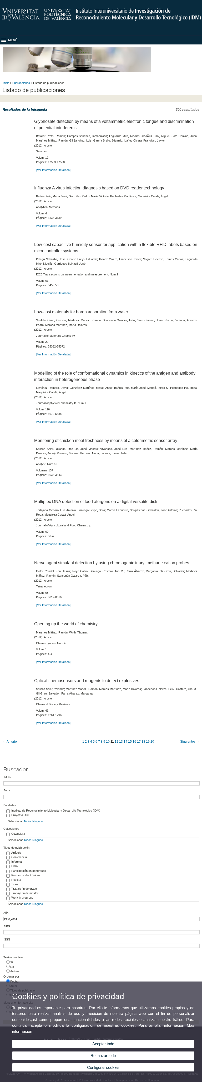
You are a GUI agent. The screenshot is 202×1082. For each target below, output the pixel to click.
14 (125, 741)
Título (7, 777)
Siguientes (187, 741)
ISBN (6, 926)
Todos (28, 821)
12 (116, 741)
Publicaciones (21, 82)
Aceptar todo (103, 1043)
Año (5, 912)
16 (134, 741)
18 (143, 741)
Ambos (14, 971)
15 (130, 741)
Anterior (12, 741)
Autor (6, 790)
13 (121, 741)
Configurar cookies (103, 1067)
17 (139, 741)
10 (108, 741)
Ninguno (37, 821)
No (12, 966)
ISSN (6, 939)
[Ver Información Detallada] (53, 170)
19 (148, 741)
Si (11, 962)
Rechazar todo (103, 1055)
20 (152, 741)
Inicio (6, 82)
